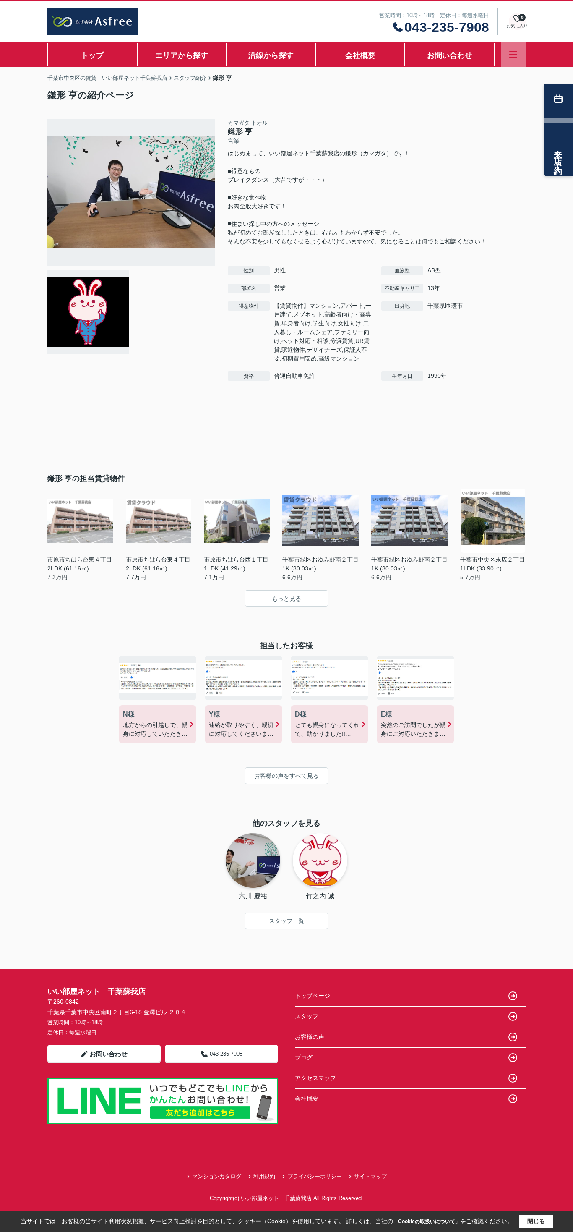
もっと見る (286, 598)
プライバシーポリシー (314, 1176)
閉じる (536, 1221)
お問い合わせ (449, 55)
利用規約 (264, 1176)
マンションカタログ (216, 1176)
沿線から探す (271, 55)
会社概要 (360, 55)
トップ (92, 55)
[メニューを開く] (513, 54)
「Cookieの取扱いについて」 (426, 1221)
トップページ (312, 995)
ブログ (304, 1057)
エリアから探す (181, 55)
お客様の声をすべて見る (286, 775)
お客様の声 (309, 1036)
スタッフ (306, 1016)
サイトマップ (370, 1176)
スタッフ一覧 (286, 921)
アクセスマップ (315, 1078)
